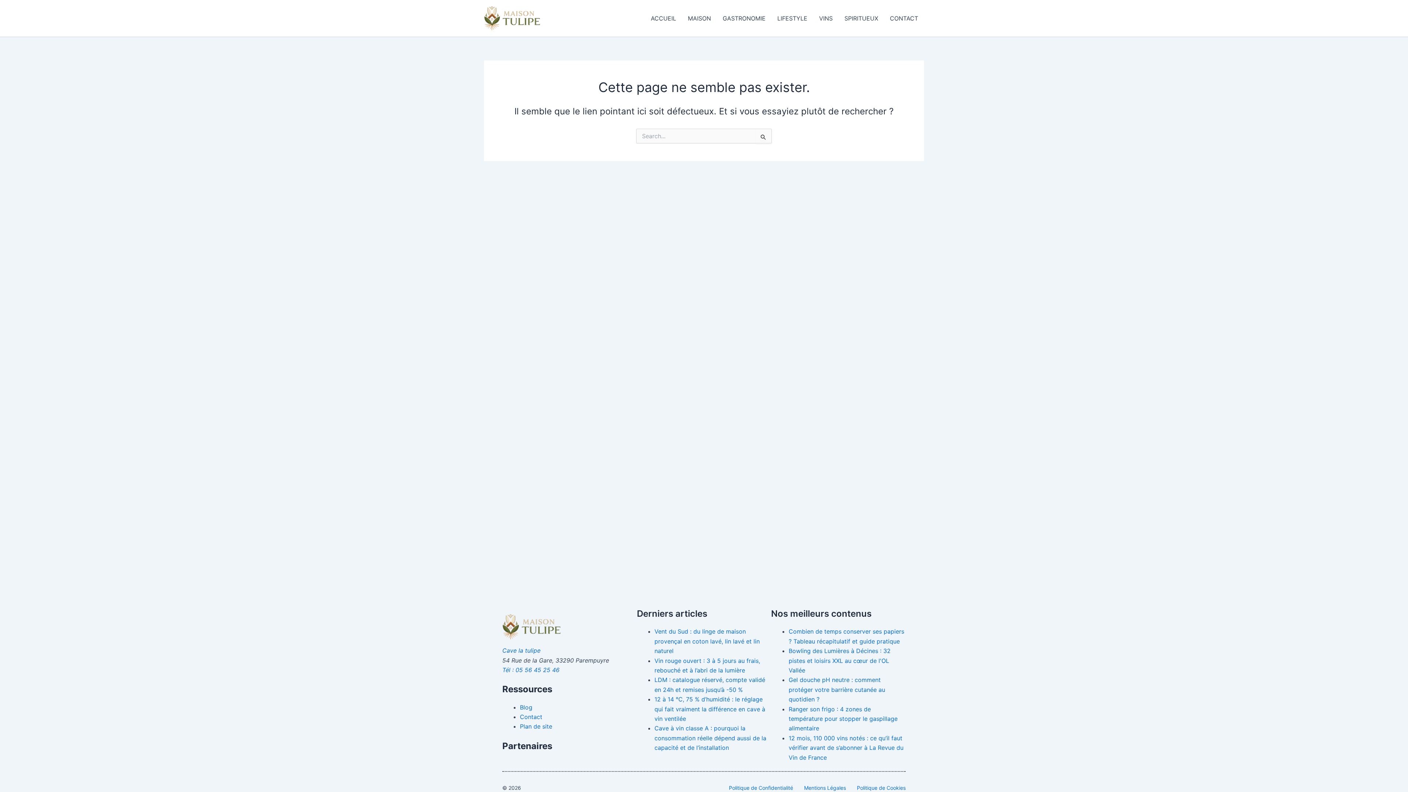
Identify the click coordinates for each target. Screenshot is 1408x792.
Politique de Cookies (881, 788)
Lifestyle (792, 18)
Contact (904, 18)
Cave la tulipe (521, 650)
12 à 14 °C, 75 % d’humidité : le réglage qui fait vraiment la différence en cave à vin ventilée (709, 709)
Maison (699, 18)
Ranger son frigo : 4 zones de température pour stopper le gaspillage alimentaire (843, 718)
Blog (526, 707)
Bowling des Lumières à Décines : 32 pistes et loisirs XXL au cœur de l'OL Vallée (840, 660)
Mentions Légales (825, 788)
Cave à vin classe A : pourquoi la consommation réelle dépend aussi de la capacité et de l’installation (710, 738)
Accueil (663, 18)
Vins (826, 18)
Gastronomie (744, 18)
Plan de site (536, 726)
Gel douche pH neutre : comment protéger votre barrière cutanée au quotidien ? (837, 689)
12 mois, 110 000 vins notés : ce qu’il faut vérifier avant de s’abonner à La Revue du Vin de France (846, 747)
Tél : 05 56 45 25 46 (531, 670)
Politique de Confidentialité (761, 788)
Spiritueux (861, 18)
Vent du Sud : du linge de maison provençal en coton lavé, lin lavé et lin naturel (707, 641)
